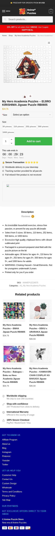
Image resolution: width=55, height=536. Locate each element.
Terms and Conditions (12, 491)
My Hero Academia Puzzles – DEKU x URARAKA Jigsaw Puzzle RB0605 (38, 330)
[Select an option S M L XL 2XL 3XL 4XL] (32, 115)
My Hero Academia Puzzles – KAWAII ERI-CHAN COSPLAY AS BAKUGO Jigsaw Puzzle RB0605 (40, 375)
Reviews (27, 216)
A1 (21, 286)
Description (27, 212)
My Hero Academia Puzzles (25, 36)
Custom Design (9, 483)
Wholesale (7, 487)
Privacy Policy (8, 495)
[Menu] (4, 11)
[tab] (27, 212)
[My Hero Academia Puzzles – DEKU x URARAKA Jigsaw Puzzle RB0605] (40, 310)
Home (4, 36)
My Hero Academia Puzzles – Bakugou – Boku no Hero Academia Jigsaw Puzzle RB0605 (13, 375)
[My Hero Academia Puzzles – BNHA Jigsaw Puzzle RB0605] (14, 310)
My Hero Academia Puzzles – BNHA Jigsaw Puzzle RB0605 (14, 328)
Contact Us (7, 479)
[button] (7, 126)
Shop (11, 36)
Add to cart (33, 141)
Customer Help (9, 475)
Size (4, 115)
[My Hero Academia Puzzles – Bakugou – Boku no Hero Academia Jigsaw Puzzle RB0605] (14, 354)
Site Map (6, 500)
